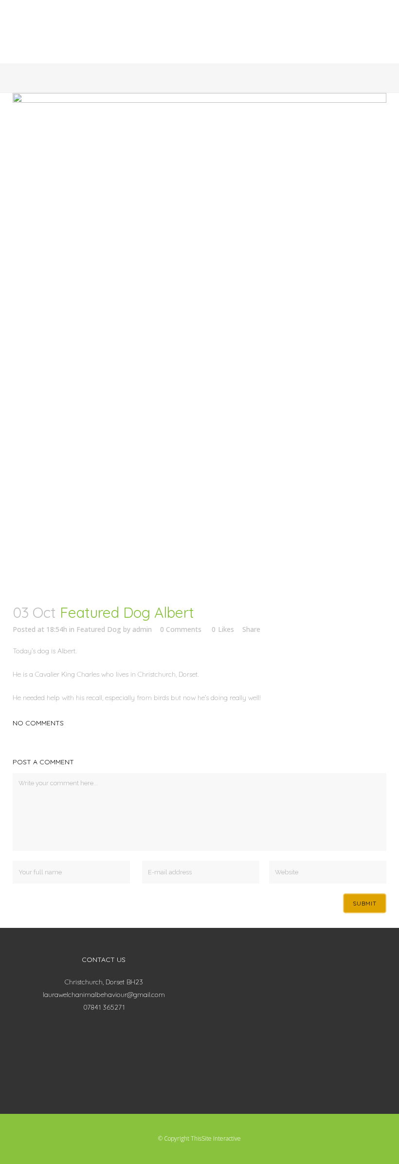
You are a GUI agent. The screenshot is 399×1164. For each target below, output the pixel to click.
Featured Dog (98, 629)
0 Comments (180, 629)
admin (142, 629)
